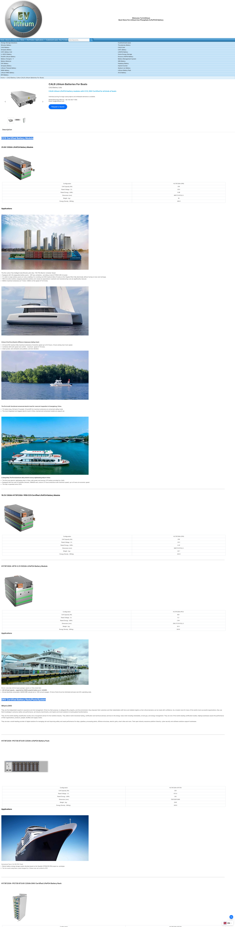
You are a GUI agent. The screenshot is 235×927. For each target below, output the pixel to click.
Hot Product (30, 40)
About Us (8, 40)
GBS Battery (121, 61)
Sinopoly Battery (6, 49)
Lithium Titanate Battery (8, 68)
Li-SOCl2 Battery (6, 54)
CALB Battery (5, 47)
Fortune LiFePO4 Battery (125, 56)
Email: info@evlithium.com (56, 101)
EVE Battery (4, 63)
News (22, 40)
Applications (39, 40)
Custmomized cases (124, 43)
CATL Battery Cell (6, 52)
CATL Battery (122, 49)
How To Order (63, 40)
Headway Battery (123, 63)
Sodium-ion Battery (124, 68)
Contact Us (16, 40)
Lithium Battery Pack (124, 70)
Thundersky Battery (124, 45)
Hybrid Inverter (123, 66)
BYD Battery (4, 75)
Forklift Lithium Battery (8, 56)
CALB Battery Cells (13, 78)
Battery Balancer (6, 61)
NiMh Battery (5, 70)
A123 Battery (122, 72)
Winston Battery (6, 45)
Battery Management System (127, 59)
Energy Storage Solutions (9, 43)
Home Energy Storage (125, 54)
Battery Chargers (6, 59)
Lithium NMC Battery (7, 72)
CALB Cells (121, 47)
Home (2, 40)
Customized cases (52, 40)
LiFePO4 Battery (123, 52)
